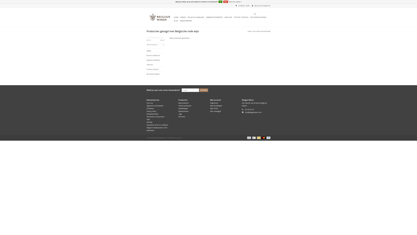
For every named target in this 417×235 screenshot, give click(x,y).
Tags (254, 31)
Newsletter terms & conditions (157, 125)
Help (148, 119)
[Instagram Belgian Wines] (268, 90)
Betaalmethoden (152, 114)
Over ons (228, 17)
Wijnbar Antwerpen (214, 17)
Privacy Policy (151, 111)
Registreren (214, 103)
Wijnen (183, 17)
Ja (220, 2)
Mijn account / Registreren (262, 6)
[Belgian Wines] (160, 17)
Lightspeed (178, 138)
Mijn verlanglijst (215, 111)
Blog (176, 21)
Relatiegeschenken (258, 17)
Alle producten (183, 103)
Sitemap (149, 122)
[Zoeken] (254, 14)
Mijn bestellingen (216, 106)
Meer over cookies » (235, 2)
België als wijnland (196, 17)
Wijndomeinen (186, 21)
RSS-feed (181, 117)
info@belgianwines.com (253, 112)
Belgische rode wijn (263, 31)
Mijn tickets (214, 108)
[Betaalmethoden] (248, 138)
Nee (225, 2)
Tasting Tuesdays (241, 17)
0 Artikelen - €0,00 (244, 6)
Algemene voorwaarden (155, 106)
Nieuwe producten (184, 106)
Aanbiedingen (183, 108)
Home (176, 17)
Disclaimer (150, 108)
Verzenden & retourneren (155, 117)
